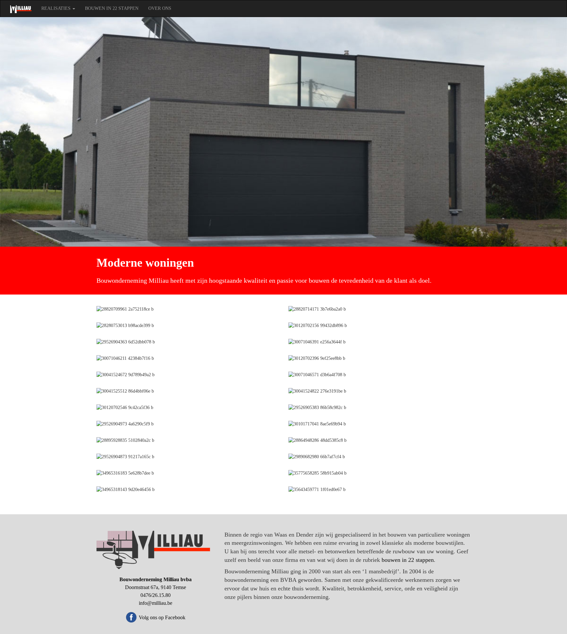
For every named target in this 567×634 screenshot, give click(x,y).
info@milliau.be (155, 603)
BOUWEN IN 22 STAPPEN (111, 8)
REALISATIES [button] (56, 8)
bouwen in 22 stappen (408, 560)
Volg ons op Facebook (162, 617)
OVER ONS (159, 8)
